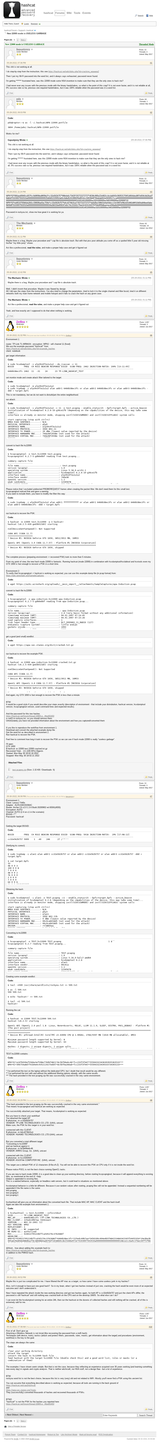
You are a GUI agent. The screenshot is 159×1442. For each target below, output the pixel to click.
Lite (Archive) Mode (69, 1434)
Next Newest (26, 1415)
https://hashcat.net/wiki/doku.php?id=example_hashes (30, 348)
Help (151, 15)
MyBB (16, 1439)
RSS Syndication (106, 1434)
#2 (151, 112)
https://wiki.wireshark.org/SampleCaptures (25, 575)
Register (34, 24)
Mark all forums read (88, 1434)
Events (86, 13)
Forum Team (10, 1434)
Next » (23, 40)
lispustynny (23, 49)
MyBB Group (34, 1439)
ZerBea (68, 335)
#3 (151, 192)
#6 (151, 335)
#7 (151, 796)
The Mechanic (24, 223)
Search (140, 15)
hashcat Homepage (37, 1434)
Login (26, 24)
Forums (59, 13)
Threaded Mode (146, 44)
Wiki (69, 13)
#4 (151, 237)
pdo (18, 99)
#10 (150, 1327)
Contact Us (22, 1434)
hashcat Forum (10, 30)
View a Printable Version (17, 1426)
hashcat (48, 13)
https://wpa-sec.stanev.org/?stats (21, 1390)
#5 (151, 272)
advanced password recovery (27, 9)
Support (21, 30)
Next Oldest (12, 1415)
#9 (151, 1277)
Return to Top (53, 1434)
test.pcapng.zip (19, 770)
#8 (151, 1100)
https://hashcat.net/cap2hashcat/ (21, 1385)
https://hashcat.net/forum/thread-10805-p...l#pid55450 (30, 716)
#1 (151, 63)
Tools (77, 13)
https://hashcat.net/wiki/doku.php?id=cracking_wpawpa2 (73, 71)
